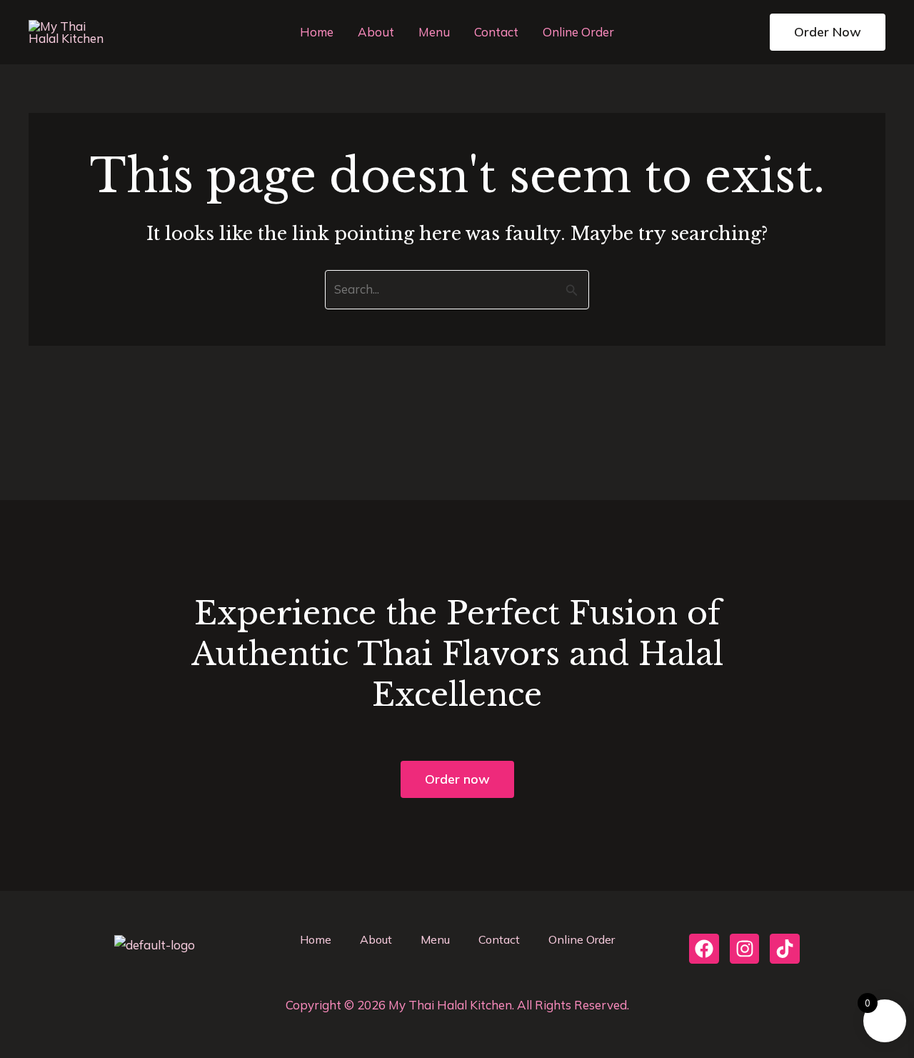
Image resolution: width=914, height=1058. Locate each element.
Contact (496, 31)
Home (316, 31)
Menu (434, 31)
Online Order (578, 31)
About (376, 31)
